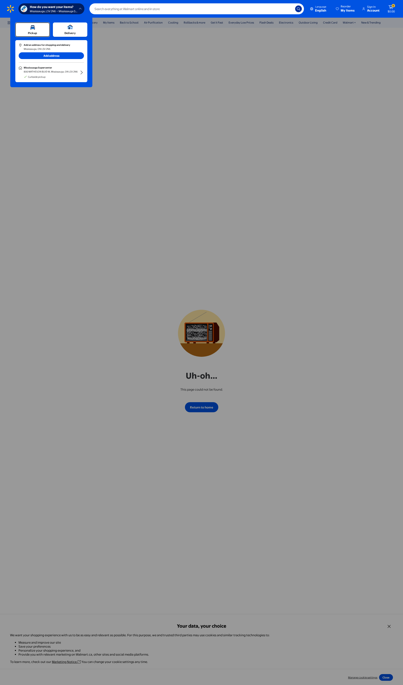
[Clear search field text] (289, 8)
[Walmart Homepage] (10, 8)
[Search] (298, 8)
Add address (51, 55)
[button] (345, 8)
